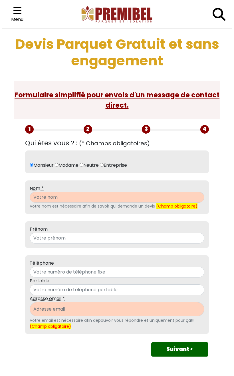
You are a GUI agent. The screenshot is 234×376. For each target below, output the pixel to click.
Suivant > (179, 349)
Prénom (39, 229)
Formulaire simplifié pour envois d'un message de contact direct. (117, 100)
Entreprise (115, 165)
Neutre (91, 165)
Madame (68, 165)
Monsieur (43, 165)
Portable (39, 281)
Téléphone (42, 263)
